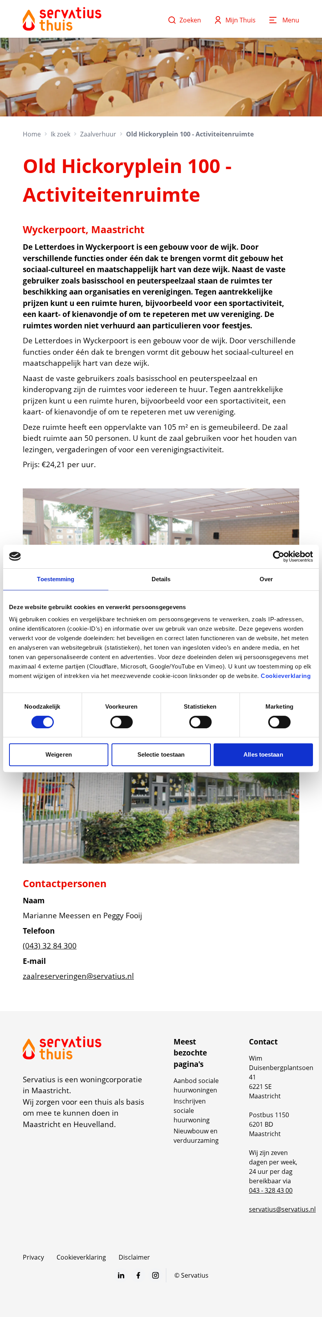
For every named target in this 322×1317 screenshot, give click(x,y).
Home (32, 134)
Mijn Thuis (240, 20)
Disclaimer (134, 1257)
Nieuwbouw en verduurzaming (196, 1136)
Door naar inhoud (33, 11)
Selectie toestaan (161, 754)
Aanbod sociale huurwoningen (196, 1085)
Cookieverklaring (286, 675)
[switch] (121, 722)
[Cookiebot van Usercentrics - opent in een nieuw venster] (278, 556)
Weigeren (59, 754)
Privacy (33, 1257)
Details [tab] (161, 579)
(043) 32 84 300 (50, 946)
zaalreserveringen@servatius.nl (78, 976)
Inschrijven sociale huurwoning (192, 1110)
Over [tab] (266, 579)
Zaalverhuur (98, 134)
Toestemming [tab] (55, 579)
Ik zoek (60, 134)
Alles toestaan (263, 754)
